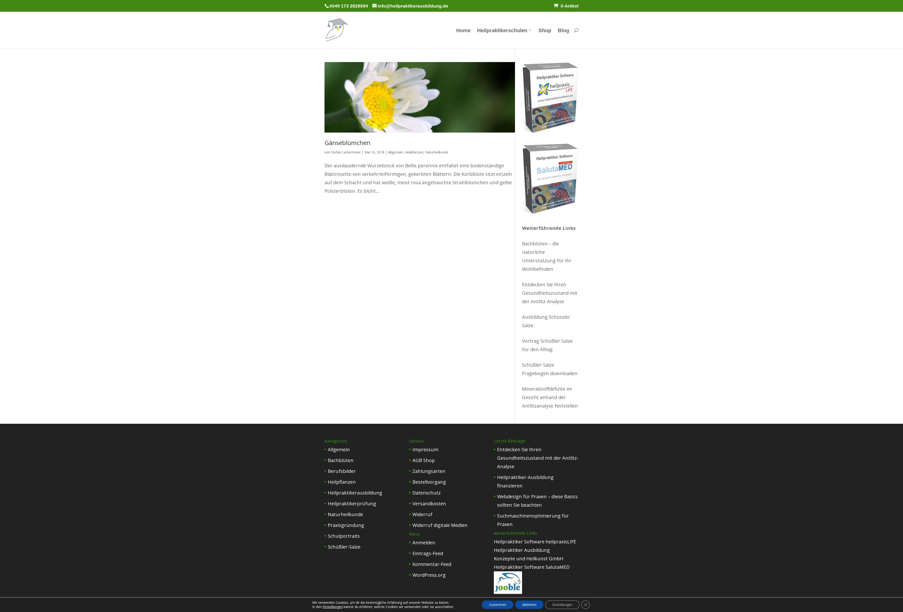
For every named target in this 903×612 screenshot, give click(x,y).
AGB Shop (423, 460)
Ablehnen (529, 604)
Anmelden (423, 542)
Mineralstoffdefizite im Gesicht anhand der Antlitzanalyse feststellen (550, 397)
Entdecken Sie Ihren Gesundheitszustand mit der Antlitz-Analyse (549, 293)
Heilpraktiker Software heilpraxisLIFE (535, 541)
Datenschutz (426, 493)
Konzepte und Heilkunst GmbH (528, 558)
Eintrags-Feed (427, 553)
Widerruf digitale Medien (439, 525)
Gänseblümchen (347, 142)
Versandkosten (429, 503)
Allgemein (395, 152)
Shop (545, 31)
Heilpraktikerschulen (502, 31)
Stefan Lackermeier (346, 152)
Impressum (425, 449)
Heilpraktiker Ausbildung (522, 550)
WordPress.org (429, 575)
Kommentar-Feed (431, 564)
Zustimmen (497, 604)
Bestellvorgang (429, 482)
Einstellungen (333, 607)
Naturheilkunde (436, 152)
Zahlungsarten (428, 471)
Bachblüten (340, 460)
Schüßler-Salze (344, 547)
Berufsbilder (342, 471)
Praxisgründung (346, 525)
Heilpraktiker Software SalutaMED (532, 567)
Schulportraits (344, 536)
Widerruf (422, 514)
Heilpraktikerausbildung (355, 493)
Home (463, 31)
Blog (563, 31)
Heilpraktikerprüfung (352, 503)
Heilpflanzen (414, 152)
